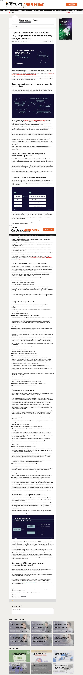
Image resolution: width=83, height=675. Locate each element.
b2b (39, 592)
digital (32, 592)
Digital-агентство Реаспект (29, 20)
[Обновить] (21, 606)
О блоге (22, 26)
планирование (35, 592)
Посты (13, 26)
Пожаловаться (28, 22)
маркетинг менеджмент (22, 592)
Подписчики (17, 26)
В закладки (23, 596)
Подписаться (22, 22)
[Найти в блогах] (72, 12)
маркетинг (16, 592)
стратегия (28, 592)
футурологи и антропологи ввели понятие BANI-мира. (35, 120)
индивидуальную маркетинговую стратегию (26, 582)
